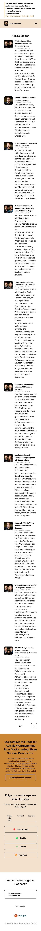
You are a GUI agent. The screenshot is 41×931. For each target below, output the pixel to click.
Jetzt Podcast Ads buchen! (20, 778)
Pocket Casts (22, 829)
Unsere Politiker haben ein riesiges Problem (26, 144)
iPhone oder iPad (9, 818)
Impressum (20, 906)
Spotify (23, 838)
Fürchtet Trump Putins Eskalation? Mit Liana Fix (25, 283)
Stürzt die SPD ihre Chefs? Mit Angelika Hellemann (25, 586)
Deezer (23, 846)
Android (20, 816)
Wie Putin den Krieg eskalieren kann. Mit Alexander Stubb (23, 43)
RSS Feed (23, 855)
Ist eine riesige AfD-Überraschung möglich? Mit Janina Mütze (25, 457)
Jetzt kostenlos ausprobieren (15, 894)
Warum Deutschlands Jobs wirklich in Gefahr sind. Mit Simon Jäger (24, 208)
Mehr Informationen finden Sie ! (19, 16)
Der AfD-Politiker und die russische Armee (25, 99)
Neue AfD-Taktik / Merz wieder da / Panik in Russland (24, 525)
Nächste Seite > (34, 726)
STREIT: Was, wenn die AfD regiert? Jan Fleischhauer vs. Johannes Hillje (26, 651)
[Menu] (36, 23)
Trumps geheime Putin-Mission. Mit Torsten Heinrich (24, 386)
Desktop (31, 816)
